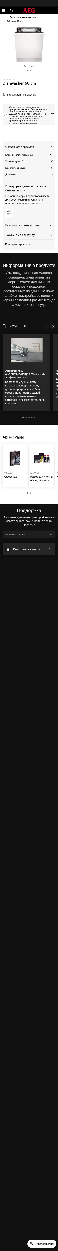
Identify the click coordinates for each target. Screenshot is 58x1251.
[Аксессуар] (15, 465)
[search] (51, 534)
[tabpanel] (29, 469)
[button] (23, 417)
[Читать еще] (5, 17)
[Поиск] (11, 10)
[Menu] (4, 10)
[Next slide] (52, 326)
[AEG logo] (29, 10)
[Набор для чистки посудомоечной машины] (41, 465)
